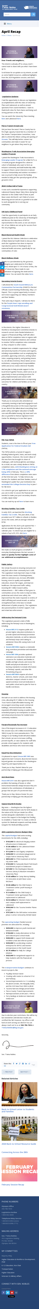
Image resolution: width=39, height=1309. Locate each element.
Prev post (8, 1072)
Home (4, 35)
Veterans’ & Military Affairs (11, 1276)
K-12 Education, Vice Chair (11, 1265)
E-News (9, 35)
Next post (24, 1072)
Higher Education (8, 1272)
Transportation (7, 1269)
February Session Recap (13, 1184)
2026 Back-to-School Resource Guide (19, 1144)
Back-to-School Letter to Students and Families (18, 1110)
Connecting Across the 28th (15, 1152)
